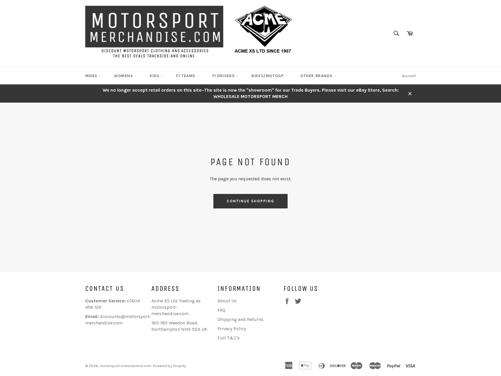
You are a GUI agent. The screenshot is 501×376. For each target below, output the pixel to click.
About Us (227, 301)
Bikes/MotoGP (268, 75)
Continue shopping (250, 201)
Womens (124, 75)
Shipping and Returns (240, 319)
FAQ (221, 310)
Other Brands (317, 75)
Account (409, 76)
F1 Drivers (224, 75)
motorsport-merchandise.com (125, 366)
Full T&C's (228, 338)
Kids (155, 75)
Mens (92, 75)
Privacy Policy (231, 328)
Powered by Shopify (169, 366)
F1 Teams (186, 75)
